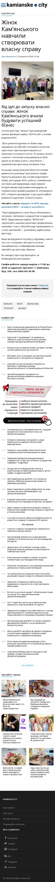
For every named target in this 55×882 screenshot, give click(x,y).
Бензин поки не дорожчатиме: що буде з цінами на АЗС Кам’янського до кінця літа (30, 349)
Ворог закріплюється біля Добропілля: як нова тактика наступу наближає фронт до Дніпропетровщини (28, 491)
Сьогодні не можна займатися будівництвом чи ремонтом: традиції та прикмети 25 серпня (29, 519)
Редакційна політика (13, 824)
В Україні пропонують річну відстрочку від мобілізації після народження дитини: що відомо (29, 500)
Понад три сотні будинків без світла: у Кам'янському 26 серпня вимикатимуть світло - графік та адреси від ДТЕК (29, 471)
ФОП (19, 303)
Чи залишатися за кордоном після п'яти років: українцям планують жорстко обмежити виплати (30, 575)
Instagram (12, 849)
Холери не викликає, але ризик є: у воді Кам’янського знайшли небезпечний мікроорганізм (25, 442)
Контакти (8, 813)
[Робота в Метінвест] (27, 404)
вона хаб (32, 303)
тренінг (8, 308)
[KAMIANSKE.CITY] (27, 5)
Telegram (43, 285)
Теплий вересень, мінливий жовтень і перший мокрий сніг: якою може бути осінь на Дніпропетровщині (29, 432)
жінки (22, 308)
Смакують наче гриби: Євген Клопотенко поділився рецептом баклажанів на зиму (26, 451)
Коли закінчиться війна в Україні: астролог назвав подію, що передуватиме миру (27, 558)
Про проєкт (9, 807)
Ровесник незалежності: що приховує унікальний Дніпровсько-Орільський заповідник (30, 567)
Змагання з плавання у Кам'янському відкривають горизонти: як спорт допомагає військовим (28, 584)
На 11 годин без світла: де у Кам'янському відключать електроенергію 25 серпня (26, 603)
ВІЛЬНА (8, 303)
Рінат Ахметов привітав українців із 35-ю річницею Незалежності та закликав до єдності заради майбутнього (29, 643)
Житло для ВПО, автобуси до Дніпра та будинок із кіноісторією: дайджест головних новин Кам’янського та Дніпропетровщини (29, 633)
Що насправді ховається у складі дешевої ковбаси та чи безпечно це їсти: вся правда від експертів (29, 539)
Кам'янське (8, 13)
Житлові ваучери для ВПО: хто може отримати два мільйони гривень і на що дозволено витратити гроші (29, 623)
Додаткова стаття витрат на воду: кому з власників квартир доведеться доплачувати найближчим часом (28, 549)
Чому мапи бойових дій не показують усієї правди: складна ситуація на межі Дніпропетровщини (27, 654)
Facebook (12, 838)
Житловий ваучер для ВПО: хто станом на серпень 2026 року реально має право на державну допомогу (26, 481)
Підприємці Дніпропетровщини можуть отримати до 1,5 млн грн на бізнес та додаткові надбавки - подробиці (29, 460)
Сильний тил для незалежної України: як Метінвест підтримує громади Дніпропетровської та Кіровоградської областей (30, 366)
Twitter (11, 843)
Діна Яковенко (8, 56)
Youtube (11, 867)
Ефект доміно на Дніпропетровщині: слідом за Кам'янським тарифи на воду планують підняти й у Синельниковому (30, 510)
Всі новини (27, 665)
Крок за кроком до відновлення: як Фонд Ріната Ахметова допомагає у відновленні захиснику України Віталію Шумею (29, 329)
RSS (9, 856)
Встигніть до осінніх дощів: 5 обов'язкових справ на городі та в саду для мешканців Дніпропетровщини (30, 594)
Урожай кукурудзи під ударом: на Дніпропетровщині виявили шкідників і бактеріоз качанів (25, 376)
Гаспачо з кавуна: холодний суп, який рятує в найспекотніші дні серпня (28, 530)
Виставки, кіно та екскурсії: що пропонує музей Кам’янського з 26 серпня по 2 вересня (29, 357)
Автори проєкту (11, 818)
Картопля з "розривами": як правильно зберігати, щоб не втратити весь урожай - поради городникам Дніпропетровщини (27, 339)
